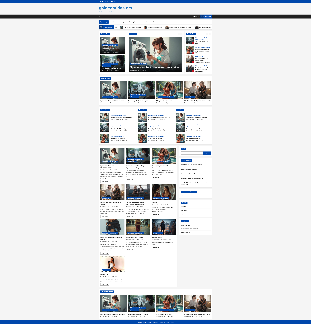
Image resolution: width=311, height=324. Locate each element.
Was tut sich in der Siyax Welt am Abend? (161, 27)
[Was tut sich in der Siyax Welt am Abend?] (197, 90)
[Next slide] (181, 34)
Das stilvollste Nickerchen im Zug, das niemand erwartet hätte (197, 27)
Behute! (154, 202)
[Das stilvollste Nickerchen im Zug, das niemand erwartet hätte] (138, 192)
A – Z (100, 16)
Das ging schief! (157, 237)
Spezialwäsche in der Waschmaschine (112, 101)
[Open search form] (198, 16)
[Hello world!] (112, 264)
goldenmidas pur (138, 22)
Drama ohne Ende (151, 22)
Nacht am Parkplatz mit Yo (134, 237)
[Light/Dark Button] (195, 16)
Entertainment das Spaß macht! (121, 22)
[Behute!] (164, 192)
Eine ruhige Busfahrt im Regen (149, 67)
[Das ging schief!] (164, 227)
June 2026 (184, 210)
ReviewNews (163, 322)
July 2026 (183, 206)
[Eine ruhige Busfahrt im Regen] (155, 54)
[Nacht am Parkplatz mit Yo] (138, 227)
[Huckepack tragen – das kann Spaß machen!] (112, 227)
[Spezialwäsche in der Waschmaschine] (113, 90)
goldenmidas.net (115, 7)
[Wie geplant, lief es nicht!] (169, 90)
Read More (105, 182)
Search (183, 148)
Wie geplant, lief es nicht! (136, 27)
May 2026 (183, 214)
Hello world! (104, 274)
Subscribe (208, 16)
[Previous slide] (179, 34)
